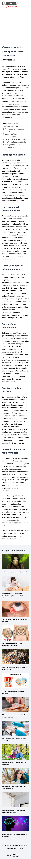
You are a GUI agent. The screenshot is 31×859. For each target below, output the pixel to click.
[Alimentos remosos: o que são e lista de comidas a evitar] (15, 704)
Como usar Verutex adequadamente (12, 135)
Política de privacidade (21, 845)
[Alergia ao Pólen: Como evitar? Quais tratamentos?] (15, 752)
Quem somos (6, 845)
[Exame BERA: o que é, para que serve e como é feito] (15, 823)
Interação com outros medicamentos (12, 146)
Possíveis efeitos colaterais (15, 142)
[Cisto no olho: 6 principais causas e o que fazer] (15, 609)
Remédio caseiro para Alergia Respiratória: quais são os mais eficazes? (12, 596)
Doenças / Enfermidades (9, 61)
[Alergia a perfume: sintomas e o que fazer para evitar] (15, 776)
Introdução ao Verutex (12, 126)
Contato (21, 848)
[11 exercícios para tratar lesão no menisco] (15, 680)
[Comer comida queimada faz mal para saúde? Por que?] (15, 656)
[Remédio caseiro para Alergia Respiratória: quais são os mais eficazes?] (15, 583)
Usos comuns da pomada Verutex (14, 130)
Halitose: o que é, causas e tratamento (15, 572)
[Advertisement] (15, 24)
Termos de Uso (11, 848)
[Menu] (28, 4)
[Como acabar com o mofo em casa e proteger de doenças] (15, 799)
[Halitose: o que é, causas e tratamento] (15, 561)
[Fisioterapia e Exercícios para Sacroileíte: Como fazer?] (15, 633)
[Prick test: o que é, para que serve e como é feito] (15, 728)
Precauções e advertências (15, 139)
